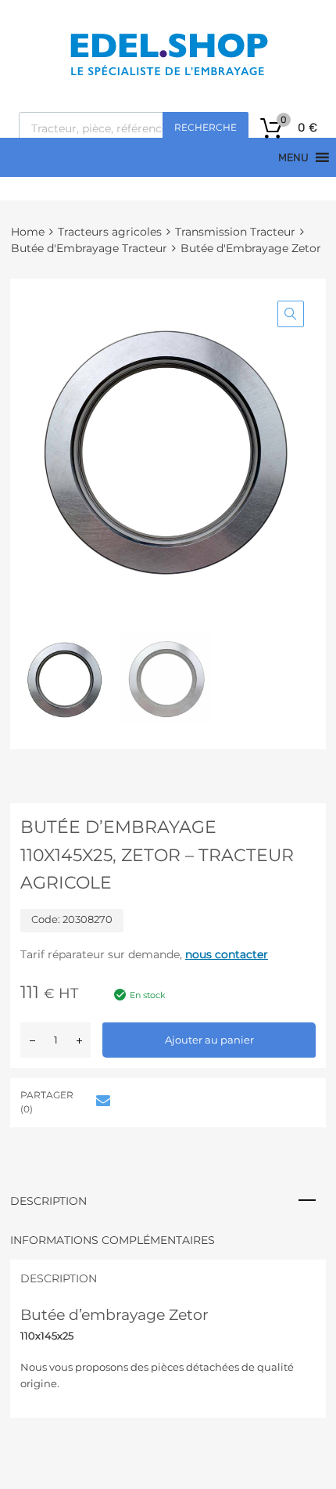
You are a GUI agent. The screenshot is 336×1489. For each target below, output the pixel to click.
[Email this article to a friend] (101, 1101)
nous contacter (226, 954)
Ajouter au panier (209, 1039)
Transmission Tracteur (235, 232)
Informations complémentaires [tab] (112, 1240)
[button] (290, 314)
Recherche (205, 127)
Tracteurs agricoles (110, 232)
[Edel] (168, 74)
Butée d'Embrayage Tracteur (89, 248)
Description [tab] (48, 1201)
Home (28, 232)
